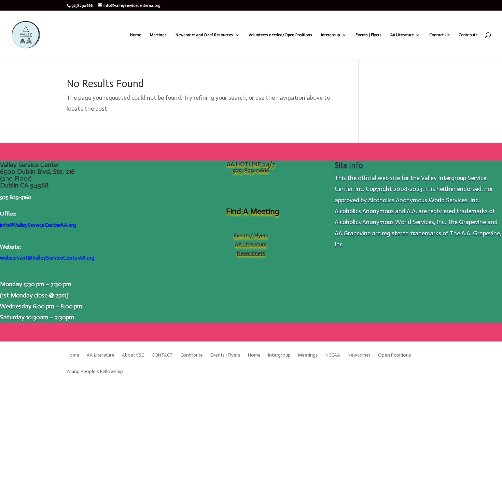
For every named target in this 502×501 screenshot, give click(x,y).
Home (135, 34)
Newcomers (251, 253)
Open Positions (394, 355)
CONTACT (162, 355)
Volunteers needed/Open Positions (280, 34)
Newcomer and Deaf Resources (204, 34)
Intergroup (330, 34)
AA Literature (402, 34)
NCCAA (332, 355)
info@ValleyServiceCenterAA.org (38, 225)
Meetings (158, 34)
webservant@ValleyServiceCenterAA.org (47, 257)
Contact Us (439, 34)
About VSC (133, 355)
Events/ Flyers (251, 235)
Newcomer (359, 355)
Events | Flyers (368, 34)
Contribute (468, 34)
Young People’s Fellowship (95, 371)
